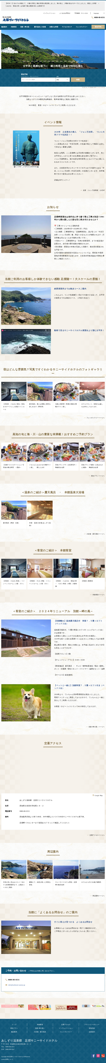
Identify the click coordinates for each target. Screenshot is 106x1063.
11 (65, 61)
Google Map (99, 795)
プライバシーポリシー (91, 1024)
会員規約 (92, 1032)
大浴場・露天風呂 (40, 1032)
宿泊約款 (92, 1028)
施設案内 (14, 1032)
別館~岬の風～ (40, 1028)
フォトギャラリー (66, 1032)
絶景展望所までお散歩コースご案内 (70, 289)
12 (69, 61)
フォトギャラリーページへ (96, 418)
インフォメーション (66, 1028)
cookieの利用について (7, 1059)
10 (61, 61)
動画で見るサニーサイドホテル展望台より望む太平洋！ (79, 330)
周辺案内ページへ (99, 896)
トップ (14, 1024)
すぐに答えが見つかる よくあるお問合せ (73, 922)
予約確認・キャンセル (81, 13)
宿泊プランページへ (98, 476)
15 (82, 61)
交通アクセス (65, 1024)
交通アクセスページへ (97, 835)
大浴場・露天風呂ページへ (96, 534)
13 (73, 61)
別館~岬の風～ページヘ (97, 727)
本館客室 (40, 1024)
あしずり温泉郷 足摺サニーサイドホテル (29, 1040)
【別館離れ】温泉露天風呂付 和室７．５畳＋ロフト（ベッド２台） (78, 622)
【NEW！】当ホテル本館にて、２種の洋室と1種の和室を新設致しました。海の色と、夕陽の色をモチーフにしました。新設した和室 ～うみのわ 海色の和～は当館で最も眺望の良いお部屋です (52, 5)
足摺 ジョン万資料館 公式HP (94, 190)
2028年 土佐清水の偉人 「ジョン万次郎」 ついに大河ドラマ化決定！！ (79, 133)
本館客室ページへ (99, 595)
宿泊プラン (14, 1028)
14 (78, 61)
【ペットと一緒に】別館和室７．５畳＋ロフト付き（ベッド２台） (79, 686)
